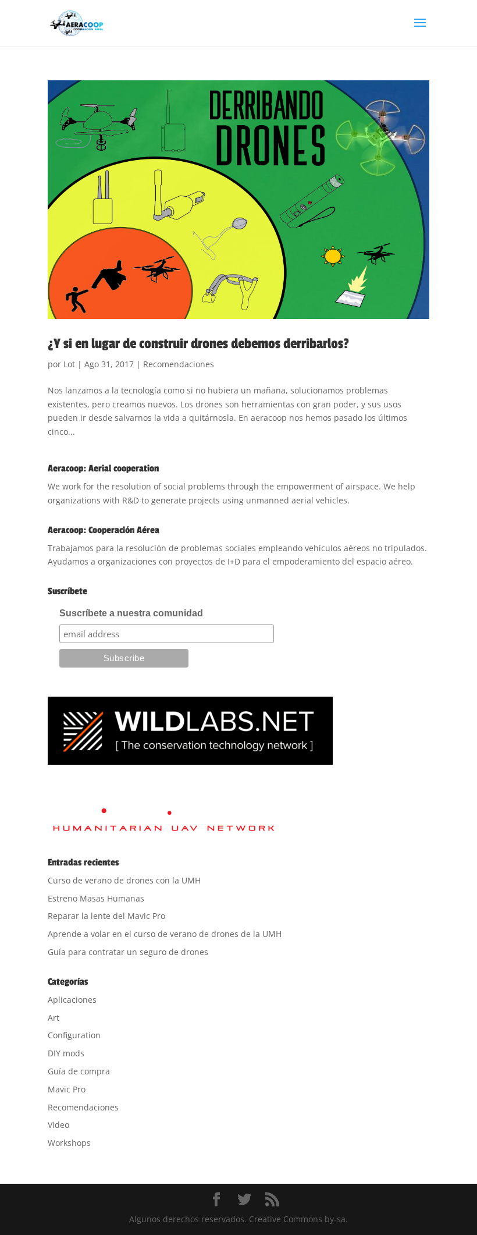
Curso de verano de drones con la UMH (124, 880)
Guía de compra (79, 1071)
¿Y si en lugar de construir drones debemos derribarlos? (198, 343)
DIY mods (66, 1053)
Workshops (69, 1142)
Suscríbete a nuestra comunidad (131, 613)
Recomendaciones (178, 364)
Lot (69, 364)
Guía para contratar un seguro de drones (128, 951)
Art (53, 1017)
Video (58, 1124)
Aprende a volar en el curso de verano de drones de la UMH (165, 933)
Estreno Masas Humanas (96, 898)
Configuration (74, 1035)
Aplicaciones (72, 999)
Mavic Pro (67, 1089)
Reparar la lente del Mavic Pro (106, 915)
